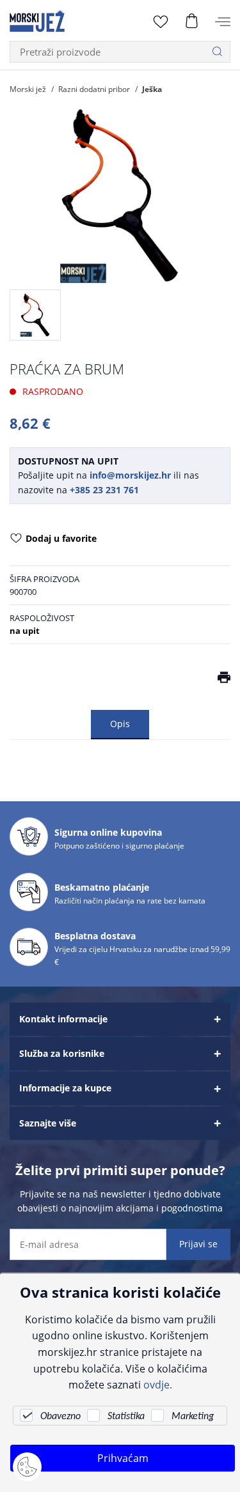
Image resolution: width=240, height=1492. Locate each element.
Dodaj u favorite (61, 538)
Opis (120, 724)
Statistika (126, 1416)
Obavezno (60, 1416)
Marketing (193, 1416)
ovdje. (157, 1384)
